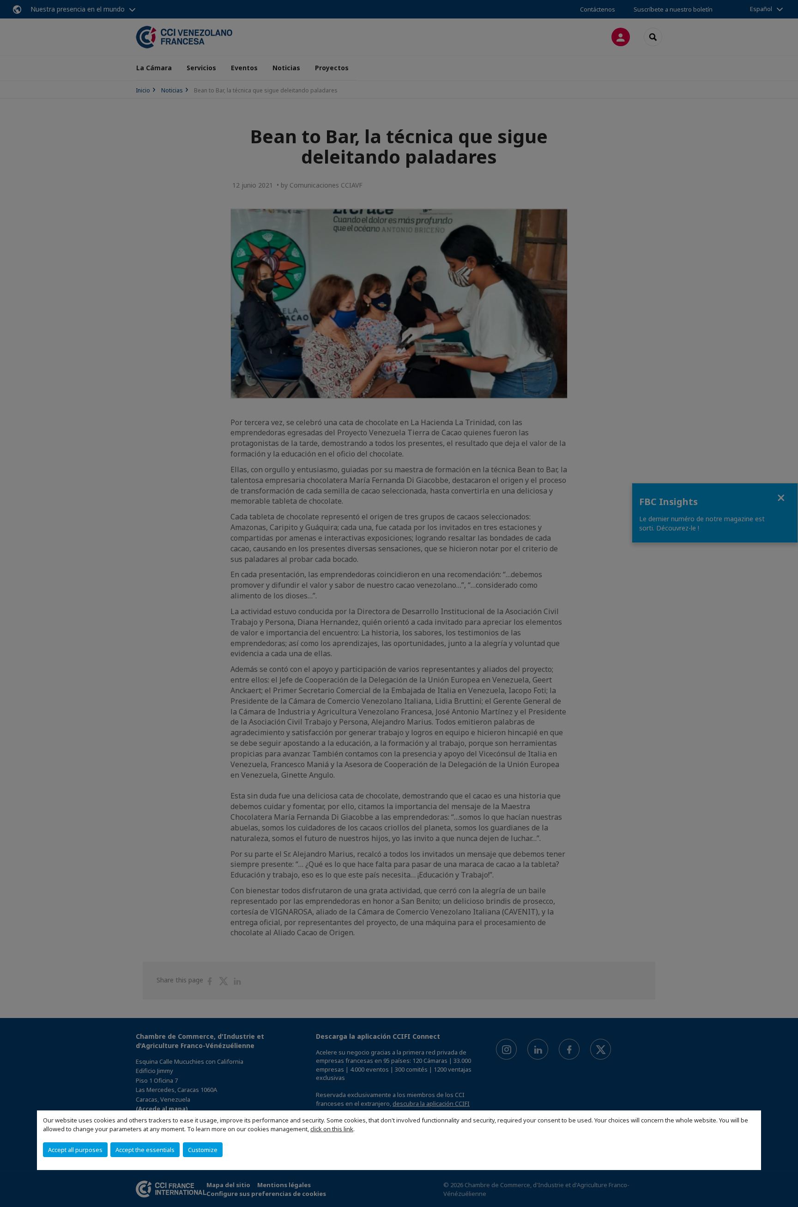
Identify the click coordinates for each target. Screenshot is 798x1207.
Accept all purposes (75, 1150)
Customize (203, 1150)
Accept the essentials (145, 1150)
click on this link (331, 1129)
